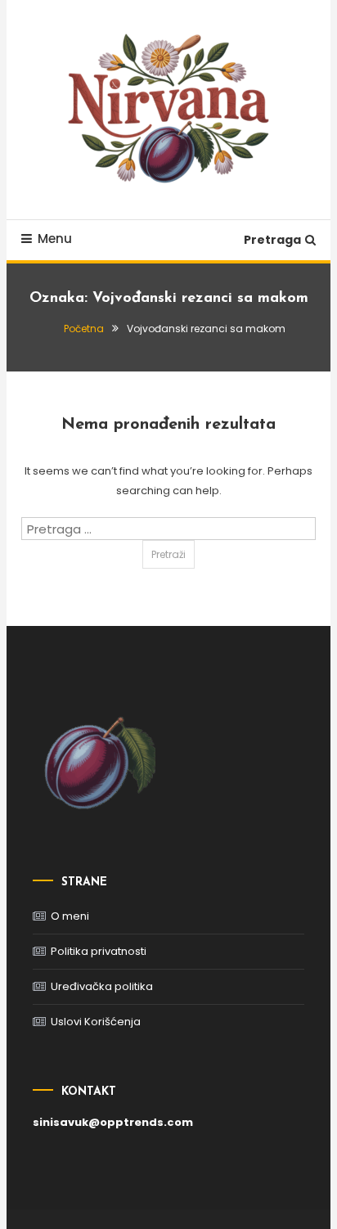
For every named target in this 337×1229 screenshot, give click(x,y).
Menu (55, 238)
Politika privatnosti (98, 951)
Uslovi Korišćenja (96, 1021)
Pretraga (272, 240)
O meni (70, 916)
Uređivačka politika (102, 986)
